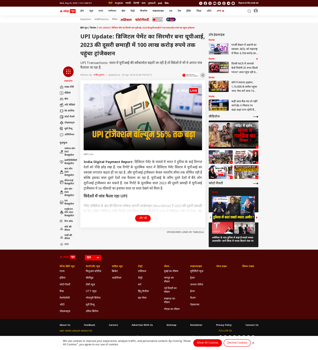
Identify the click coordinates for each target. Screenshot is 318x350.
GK (170, 11)
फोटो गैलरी (69, 116)
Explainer (85, 19)
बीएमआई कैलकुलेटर (69, 182)
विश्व (62, 291)
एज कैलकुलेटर (69, 202)
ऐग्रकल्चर (194, 305)
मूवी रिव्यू (68, 128)
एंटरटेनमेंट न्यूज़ (93, 266)
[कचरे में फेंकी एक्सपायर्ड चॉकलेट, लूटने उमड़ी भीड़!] (221, 157)
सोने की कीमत (68, 228)
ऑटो (209, 11)
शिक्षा (198, 11)
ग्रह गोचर (142, 298)
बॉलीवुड (89, 278)
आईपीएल (116, 278)
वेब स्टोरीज (69, 110)
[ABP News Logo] (68, 11)
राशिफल (142, 271)
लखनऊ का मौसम (169, 300)
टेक (179, 11)
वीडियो (67, 93)
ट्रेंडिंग (188, 11)
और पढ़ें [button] (143, 218)
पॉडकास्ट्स (69, 122)
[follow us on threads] (210, 3)
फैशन (193, 298)
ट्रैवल (192, 278)
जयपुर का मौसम (169, 279)
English (119, 3)
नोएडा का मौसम (172, 309)
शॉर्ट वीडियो (69, 105)
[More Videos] (255, 116)
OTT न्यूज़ (91, 291)
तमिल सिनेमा (92, 311)
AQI (66, 244)
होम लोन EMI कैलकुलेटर (69, 192)
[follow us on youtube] (215, 3)
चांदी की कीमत (68, 237)
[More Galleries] (255, 183)
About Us (65, 325)
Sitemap (171, 325)
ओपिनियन (69, 134)
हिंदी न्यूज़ (84, 28)
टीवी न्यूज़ (90, 285)
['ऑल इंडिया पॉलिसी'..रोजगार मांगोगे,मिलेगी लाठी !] (246, 157)
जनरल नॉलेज (196, 285)
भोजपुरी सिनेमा (93, 298)
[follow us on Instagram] (219, 3)
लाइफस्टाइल (158, 11)
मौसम (114, 19)
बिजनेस (143, 11)
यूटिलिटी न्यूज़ (196, 271)
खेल (123, 11)
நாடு (160, 3)
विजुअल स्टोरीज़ (93, 271)
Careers (113, 325)
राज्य (101, 11)
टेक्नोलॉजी (65, 298)
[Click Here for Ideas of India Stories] (157, 19)
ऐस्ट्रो (133, 11)
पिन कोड (68, 221)
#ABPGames (101, 19)
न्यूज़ (91, 11)
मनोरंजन (112, 11)
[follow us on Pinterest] (224, 3)
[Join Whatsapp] (233, 3)
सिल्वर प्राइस (248, 266)
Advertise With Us (142, 325)
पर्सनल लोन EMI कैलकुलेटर (69, 152)
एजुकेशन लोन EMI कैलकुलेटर (69, 212)
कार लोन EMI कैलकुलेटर (69, 172)
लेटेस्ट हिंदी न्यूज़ (67, 266)
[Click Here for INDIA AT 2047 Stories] (171, 19)
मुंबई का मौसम (171, 271)
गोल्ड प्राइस (221, 266)
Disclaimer (196, 325)
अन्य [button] (219, 11)
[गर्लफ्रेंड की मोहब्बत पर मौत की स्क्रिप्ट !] (233, 135)
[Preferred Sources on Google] (190, 75)
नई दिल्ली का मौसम (170, 290)
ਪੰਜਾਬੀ (136, 3)
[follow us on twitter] (201, 3)
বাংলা (143, 3)
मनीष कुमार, (99, 75)
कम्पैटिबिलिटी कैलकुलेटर (70, 162)
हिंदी (110, 3)
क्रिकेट (115, 271)
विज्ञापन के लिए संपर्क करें (248, 3)
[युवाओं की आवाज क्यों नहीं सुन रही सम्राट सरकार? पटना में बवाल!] (246, 172)
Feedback (89, 325)
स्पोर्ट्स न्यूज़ (117, 266)
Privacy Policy (224, 325)
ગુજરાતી (152, 3)
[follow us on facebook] (205, 3)
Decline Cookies (237, 343)
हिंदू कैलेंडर (143, 291)
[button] (68, 74)
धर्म (139, 285)
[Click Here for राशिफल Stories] (126, 19)
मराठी (128, 3)
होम (82, 11)
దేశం (167, 3)
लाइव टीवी (69, 87)
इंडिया (62, 278)
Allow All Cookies (207, 343)
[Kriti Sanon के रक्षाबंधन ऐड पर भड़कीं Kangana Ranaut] (221, 172)
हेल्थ (192, 291)
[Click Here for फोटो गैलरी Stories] (142, 19)
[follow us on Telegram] (229, 3)
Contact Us (251, 325)
